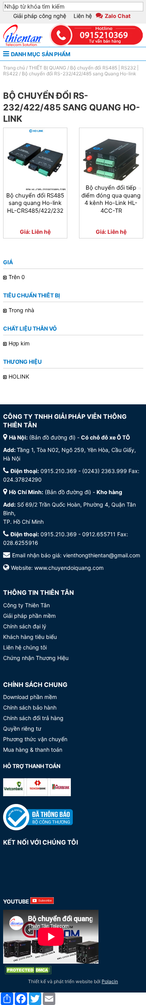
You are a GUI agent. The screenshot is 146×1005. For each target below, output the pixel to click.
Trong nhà (21, 310)
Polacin (110, 981)
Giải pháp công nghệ (39, 15)
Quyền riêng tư (22, 728)
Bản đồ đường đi (52, 437)
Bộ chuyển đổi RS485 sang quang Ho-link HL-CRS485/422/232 (35, 203)
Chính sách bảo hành (29, 707)
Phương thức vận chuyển (35, 739)
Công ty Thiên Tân (26, 605)
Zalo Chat (117, 15)
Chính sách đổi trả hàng (33, 718)
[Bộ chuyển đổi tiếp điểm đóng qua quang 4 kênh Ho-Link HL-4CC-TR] (111, 160)
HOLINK (19, 376)
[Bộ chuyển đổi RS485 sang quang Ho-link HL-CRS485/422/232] (35, 160)
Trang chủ (14, 68)
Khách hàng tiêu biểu (30, 636)
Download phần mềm (30, 697)
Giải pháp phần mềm (29, 615)
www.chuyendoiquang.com (69, 567)
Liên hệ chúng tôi (25, 647)
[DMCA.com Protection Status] (28, 970)
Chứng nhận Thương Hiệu (36, 658)
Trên (17, 277)
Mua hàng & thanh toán (32, 749)
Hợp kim (19, 343)
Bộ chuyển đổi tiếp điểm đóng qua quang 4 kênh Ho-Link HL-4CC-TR (111, 199)
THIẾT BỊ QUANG (47, 68)
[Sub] (42, 901)
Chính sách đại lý (24, 626)
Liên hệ (83, 15)
